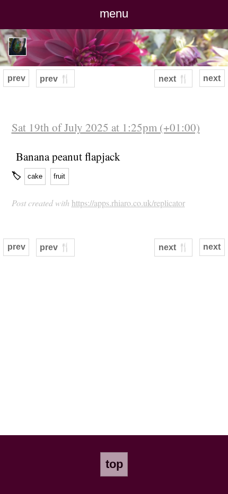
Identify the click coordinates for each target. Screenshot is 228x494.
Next (212, 78)
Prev (16, 78)
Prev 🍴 (55, 78)
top (114, 464)
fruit (59, 176)
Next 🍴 (174, 78)
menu (114, 13)
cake (35, 176)
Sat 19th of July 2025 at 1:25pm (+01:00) (106, 127)
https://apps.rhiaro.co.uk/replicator (128, 202)
